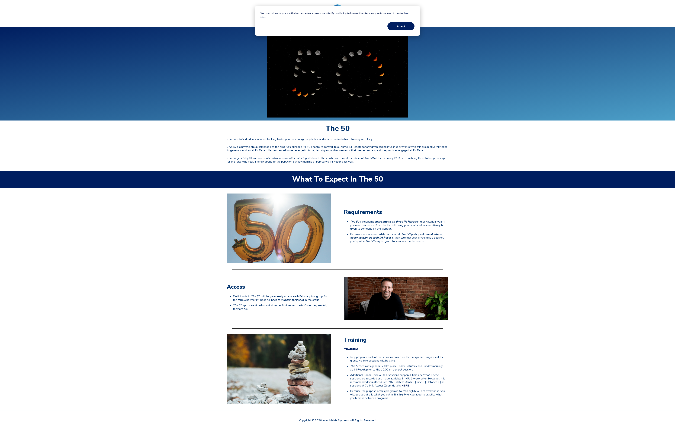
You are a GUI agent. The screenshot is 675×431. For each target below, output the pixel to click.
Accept (401, 26)
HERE (405, 386)
